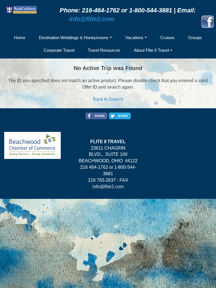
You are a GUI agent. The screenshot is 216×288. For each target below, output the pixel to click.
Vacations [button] (134, 37)
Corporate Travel (59, 50)
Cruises (167, 37)
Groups (195, 37)
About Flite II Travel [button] (151, 50)
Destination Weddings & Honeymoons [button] (74, 37)
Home (19, 37)
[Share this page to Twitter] (120, 115)
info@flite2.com (91, 18)
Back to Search (108, 99)
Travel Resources (104, 50)
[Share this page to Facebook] (96, 115)
